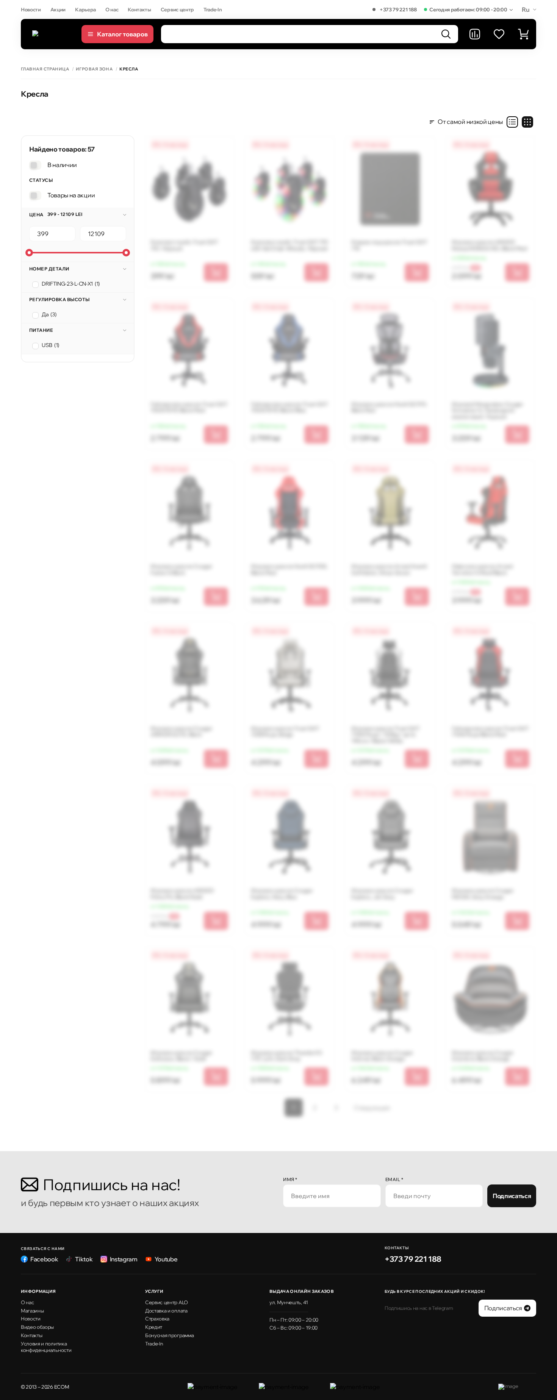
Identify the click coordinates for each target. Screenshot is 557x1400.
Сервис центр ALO (166, 1302)
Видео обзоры (37, 1327)
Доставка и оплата (166, 1311)
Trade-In (212, 9)
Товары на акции (71, 195)
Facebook (44, 1259)
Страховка (157, 1319)
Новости (31, 9)
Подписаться (512, 1196)
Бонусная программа (169, 1335)
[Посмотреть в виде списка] (512, 122)
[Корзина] (523, 34)
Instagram (124, 1259)
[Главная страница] (53, 34)
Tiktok (83, 1259)
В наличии (62, 165)
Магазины (32, 1311)
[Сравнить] (474, 34)
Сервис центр (177, 9)
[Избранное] (499, 34)
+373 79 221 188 (398, 9)
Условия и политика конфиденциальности (46, 1347)
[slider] (29, 252)
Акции (58, 9)
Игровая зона (94, 69)
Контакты (139, 9)
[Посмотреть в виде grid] (527, 122)
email (394, 1179)
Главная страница (45, 69)
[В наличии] (35, 165)
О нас (111, 9)
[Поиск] (446, 34)
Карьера (85, 9)
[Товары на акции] (35, 195)
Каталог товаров (122, 34)
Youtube (166, 1259)
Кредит (153, 1327)
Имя (290, 1179)
